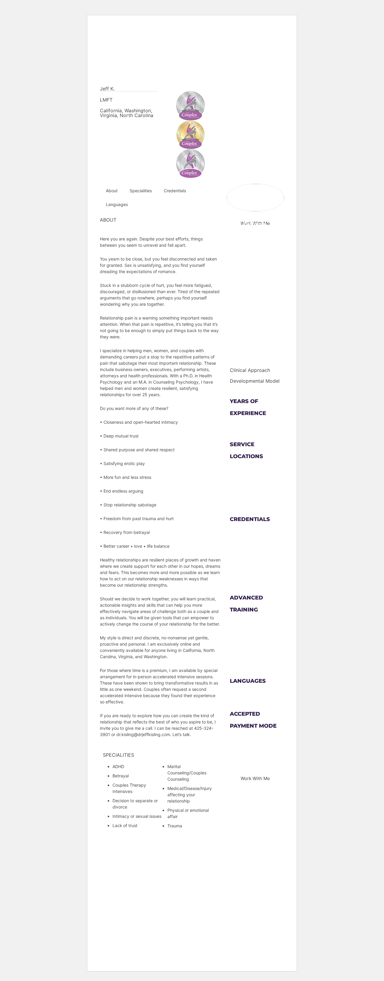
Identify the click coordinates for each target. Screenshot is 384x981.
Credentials (175, 190)
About (112, 190)
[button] (255, 778)
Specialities (141, 190)
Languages (117, 204)
